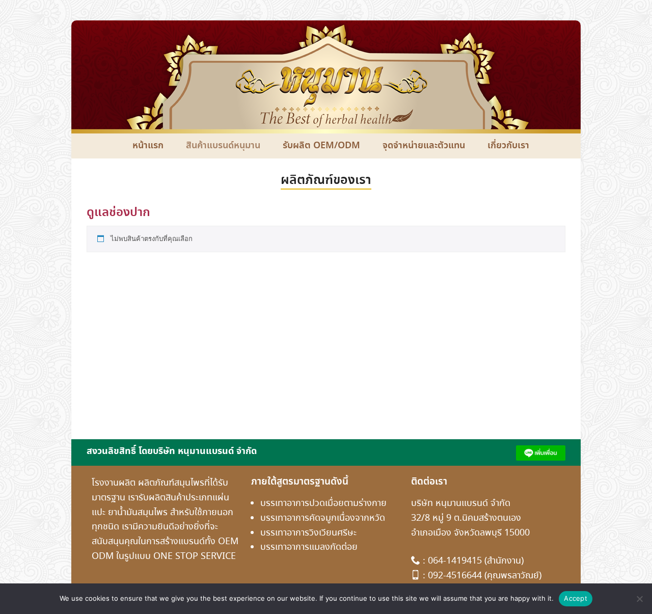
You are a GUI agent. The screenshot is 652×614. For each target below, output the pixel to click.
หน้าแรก (148, 145)
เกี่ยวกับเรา (508, 145)
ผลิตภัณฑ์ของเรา (326, 180)
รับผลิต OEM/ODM (321, 145)
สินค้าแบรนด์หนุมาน (223, 145)
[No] (639, 599)
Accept (575, 598)
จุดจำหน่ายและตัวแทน (424, 145)
